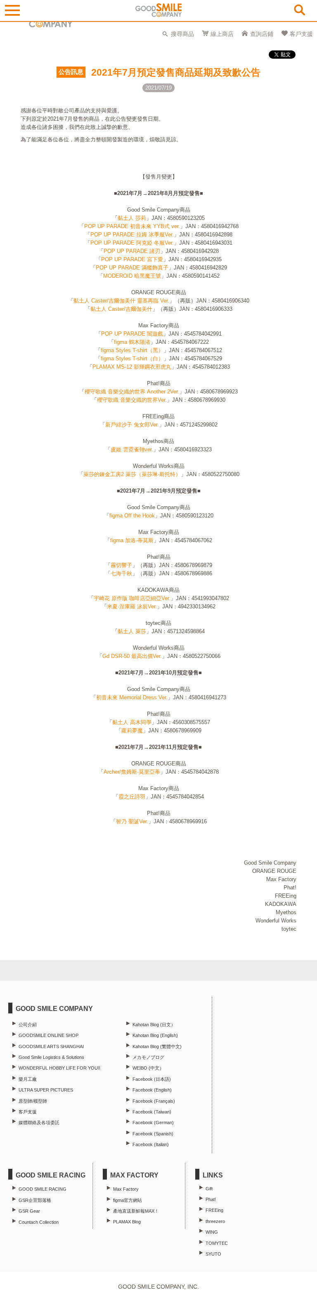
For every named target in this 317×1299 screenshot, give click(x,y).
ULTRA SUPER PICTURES (46, 1089)
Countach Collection (39, 1222)
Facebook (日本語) (151, 1079)
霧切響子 (121, 565)
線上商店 (222, 34)
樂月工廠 (28, 1079)
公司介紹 (28, 1024)
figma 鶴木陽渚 (132, 342)
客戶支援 (301, 34)
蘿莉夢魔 (132, 730)
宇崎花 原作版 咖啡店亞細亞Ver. (132, 598)
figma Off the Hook (132, 515)
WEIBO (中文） (148, 1067)
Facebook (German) (153, 1122)
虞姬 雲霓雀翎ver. (132, 449)
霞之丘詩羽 (131, 797)
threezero (215, 1221)
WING (212, 1232)
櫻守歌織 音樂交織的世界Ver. (132, 400)
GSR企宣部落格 (35, 1200)
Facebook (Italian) (150, 1144)
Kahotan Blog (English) (155, 1035)
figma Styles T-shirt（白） (132, 358)
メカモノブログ (148, 1057)
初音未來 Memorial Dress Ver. (132, 697)
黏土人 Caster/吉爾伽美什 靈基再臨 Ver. (121, 301)
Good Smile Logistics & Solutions (51, 1057)
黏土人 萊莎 (132, 631)
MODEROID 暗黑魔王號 (132, 276)
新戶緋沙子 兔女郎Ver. (132, 425)
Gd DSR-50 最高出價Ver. (132, 656)
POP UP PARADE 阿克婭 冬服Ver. (132, 243)
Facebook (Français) (153, 1101)
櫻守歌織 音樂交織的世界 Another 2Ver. (132, 392)
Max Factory (126, 1189)
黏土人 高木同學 (131, 722)
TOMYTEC (217, 1243)
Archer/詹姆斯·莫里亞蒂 (132, 772)
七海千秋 (121, 573)
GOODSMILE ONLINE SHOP (48, 1035)
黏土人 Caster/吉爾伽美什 (121, 309)
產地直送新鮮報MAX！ (136, 1210)
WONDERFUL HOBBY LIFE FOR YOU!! (59, 1067)
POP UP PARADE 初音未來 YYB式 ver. (132, 226)
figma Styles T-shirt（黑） (132, 350)
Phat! (211, 1199)
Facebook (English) (152, 1089)
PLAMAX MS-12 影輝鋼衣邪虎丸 (131, 367)
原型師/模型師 (33, 1101)
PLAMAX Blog (127, 1221)
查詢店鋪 (261, 34)
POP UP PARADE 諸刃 (132, 251)
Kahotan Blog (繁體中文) (157, 1046)
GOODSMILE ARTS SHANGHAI (51, 1046)
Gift (209, 1188)
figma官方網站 (127, 1200)
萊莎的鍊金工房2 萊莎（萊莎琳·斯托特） (132, 474)
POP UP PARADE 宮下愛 (132, 259)
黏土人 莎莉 (132, 218)
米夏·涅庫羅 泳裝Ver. (132, 606)
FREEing (214, 1210)
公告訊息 (71, 72)
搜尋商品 (182, 34)
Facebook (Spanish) (152, 1133)
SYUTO (213, 1253)
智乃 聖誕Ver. (132, 821)
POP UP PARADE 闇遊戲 (132, 334)
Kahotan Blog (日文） (153, 1024)
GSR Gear (29, 1210)
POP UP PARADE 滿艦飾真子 (132, 268)
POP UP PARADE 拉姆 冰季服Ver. (132, 234)
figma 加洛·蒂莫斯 (132, 540)
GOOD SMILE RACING (42, 1189)
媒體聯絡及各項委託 (39, 1122)
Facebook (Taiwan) (151, 1111)
